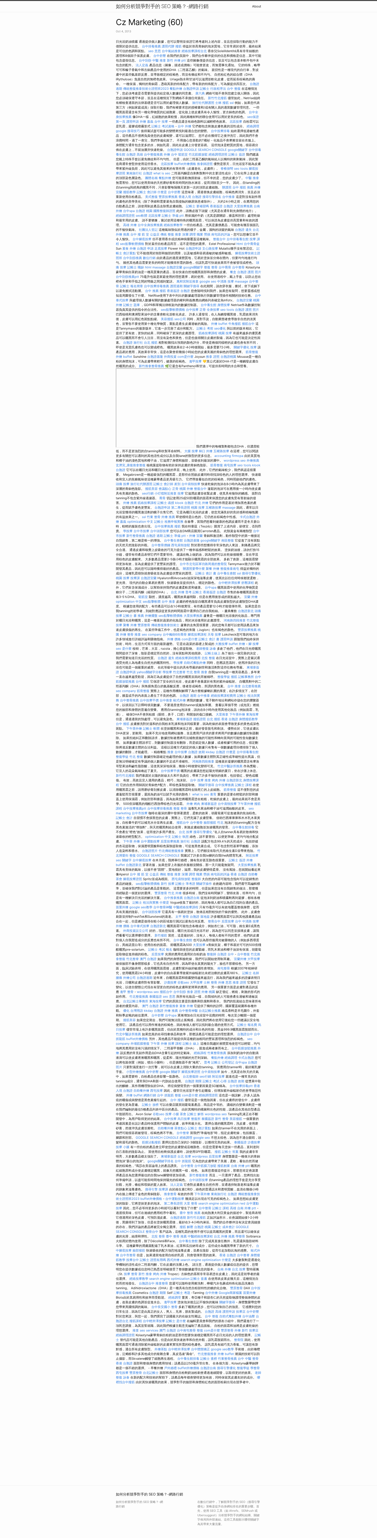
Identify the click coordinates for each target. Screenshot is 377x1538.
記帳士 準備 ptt (173, 215)
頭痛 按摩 (122, 484)
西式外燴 (173, 1260)
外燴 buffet (219, 324)
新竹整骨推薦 (135, 536)
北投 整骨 (158, 1236)
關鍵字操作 (204, 884)
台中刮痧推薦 (132, 258)
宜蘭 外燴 (251, 597)
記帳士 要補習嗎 (197, 206)
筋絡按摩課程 (208, 333)
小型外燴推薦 (135, 1072)
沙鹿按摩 (170, 982)
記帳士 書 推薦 (133, 616)
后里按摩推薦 (170, 841)
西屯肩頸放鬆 (180, 545)
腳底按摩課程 (197, 634)
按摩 (253, 347)
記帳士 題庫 (131, 305)
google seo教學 (140, 907)
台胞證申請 (191, 89)
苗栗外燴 (122, 907)
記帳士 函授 (165, 503)
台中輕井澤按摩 (229, 583)
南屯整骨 (223, 968)
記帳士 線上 (191, 1043)
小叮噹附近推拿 (166, 493)
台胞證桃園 (228, 357)
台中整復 (243, 954)
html (239, 244)
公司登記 (228, 1062)
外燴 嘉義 (146, 121)
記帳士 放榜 (150, 1105)
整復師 (196, 879)
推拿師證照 (205, 164)
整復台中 (219, 239)
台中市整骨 (128, 1255)
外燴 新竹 (241, 1330)
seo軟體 (141, 215)
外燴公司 (129, 978)
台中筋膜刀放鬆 (205, 1166)
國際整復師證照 (164, 211)
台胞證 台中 (225, 954)
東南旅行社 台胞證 (139, 173)
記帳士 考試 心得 (215, 1081)
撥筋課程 (135, 1321)
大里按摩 (199, 945)
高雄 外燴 (130, 225)
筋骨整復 (252, 352)
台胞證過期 (144, 978)
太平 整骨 (182, 916)
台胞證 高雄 (134, 154)
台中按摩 (192, 310)
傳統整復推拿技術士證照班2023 (146, 89)
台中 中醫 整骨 (248, 1358)
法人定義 (142, 65)
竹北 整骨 (193, 672)
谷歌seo (183, 982)
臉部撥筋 (139, 1250)
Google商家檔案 (230, 1293)
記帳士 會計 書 (205, 573)
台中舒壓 (159, 56)
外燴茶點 (161, 1349)
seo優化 (220, 328)
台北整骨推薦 (251, 686)
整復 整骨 (211, 267)
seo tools (241, 168)
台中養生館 (208, 305)
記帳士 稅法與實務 (146, 902)
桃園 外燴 (186, 489)
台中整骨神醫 (162, 907)
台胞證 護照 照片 (249, 272)
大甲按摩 (253, 959)
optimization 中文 (140, 522)
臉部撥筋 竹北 (213, 822)
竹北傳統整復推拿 (171, 851)
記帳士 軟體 (151, 728)
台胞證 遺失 (243, 230)
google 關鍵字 (170, 1072)
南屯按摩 (230, 465)
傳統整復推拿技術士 (165, 625)
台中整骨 (238, 267)
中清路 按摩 (225, 281)
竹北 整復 (136, 757)
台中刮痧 (145, 60)
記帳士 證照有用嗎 (153, 1260)
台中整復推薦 (153, 154)
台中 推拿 (168, 601)
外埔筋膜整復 (140, 1043)
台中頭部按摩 (159, 531)
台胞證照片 (150, 851)
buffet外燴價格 (185, 164)
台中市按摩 (141, 531)
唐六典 (200, 93)
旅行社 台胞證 (190, 841)
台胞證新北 (246, 611)
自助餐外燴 (141, 1090)
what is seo (161, 173)
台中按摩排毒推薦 (156, 286)
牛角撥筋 (234, 324)
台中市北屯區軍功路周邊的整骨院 (203, 564)
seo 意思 (154, 51)
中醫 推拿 (159, 60)
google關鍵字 (238, 150)
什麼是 (162, 192)
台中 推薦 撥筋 (155, 291)
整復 (178, 1095)
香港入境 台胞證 (189, 197)
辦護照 (227, 187)
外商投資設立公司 (135, 931)
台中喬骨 (225, 267)
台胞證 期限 (193, 1081)
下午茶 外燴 (131, 841)
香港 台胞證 (229, 719)
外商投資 (170, 357)
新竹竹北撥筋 (217, 98)
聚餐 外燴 (212, 569)
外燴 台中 (170, 154)
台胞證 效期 (196, 752)
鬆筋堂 (183, 154)
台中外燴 (211, 1293)
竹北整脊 (179, 672)
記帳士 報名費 (247, 1025)
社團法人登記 (148, 230)
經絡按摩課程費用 (187, 658)
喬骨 (162, 498)
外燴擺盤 (151, 616)
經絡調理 (253, 126)
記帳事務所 (246, 677)
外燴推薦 (253, 460)
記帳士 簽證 (236, 154)
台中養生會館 (173, 540)
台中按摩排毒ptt (241, 1086)
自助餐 (253, 874)
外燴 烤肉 (193, 804)
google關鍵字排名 (160, 1161)
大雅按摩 (221, 644)
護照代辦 (168, 46)
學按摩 (128, 531)
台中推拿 (228, 197)
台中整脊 (183, 1133)
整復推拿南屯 (229, 569)
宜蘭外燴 (240, 959)
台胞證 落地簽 (200, 916)
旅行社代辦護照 (203, 103)
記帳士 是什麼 (176, 1321)
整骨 (134, 1274)
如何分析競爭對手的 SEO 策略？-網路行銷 (162, 6)
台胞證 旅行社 (133, 342)
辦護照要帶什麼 (194, 569)
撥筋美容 (151, 489)
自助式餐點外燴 (195, 663)
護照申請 (132, 121)
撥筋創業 (223, 1166)
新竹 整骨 (222, 1119)
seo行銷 (148, 493)
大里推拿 (222, 714)
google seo (207, 281)
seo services (149, 1330)
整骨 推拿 (134, 634)
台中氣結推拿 (171, 51)
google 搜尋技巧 (128, 131)
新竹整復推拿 (169, 1006)
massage (159, 267)
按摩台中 (132, 1260)
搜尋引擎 (151, 1189)
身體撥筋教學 (248, 719)
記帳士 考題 (182, 1293)
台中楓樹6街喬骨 (175, 634)
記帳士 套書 (198, 1279)
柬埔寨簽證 (184, 719)
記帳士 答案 (230, 1152)
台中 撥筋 (142, 681)
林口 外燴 (205, 451)
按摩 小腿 (172, 1114)
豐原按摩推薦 (168, 197)
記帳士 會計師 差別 (166, 484)
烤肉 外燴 (218, 780)
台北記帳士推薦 (210, 1011)
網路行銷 (150, 1095)
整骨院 (238, 1340)
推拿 (204, 672)
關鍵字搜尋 (191, 286)
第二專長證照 (180, 507)
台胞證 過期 (154, 536)
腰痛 (119, 978)
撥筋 (178, 46)
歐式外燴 (179, 700)
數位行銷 (149, 258)
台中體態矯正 (200, 1349)
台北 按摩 (185, 832)
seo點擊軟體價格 (132, 244)
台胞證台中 (245, 1034)
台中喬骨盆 (252, 244)
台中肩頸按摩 (190, 484)
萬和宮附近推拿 (188, 281)
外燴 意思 (225, 982)
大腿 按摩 (191, 451)
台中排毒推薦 (151, 46)
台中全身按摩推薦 (150, 225)
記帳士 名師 (250, 973)
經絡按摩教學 (173, 225)
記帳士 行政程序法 (213, 89)
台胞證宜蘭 (174, 267)
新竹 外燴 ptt (176, 60)
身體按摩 (223, 305)
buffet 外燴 (237, 644)
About (256, 6)
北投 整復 (208, 658)
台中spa (129, 211)
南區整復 (227, 540)
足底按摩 (161, 248)
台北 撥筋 (150, 342)
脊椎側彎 (227, 168)
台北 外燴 (177, 592)
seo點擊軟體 (152, 601)
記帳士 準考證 (185, 884)
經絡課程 (200, 1053)
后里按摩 (227, 921)
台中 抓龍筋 (165, 1095)
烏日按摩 (184, 1119)
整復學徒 (223, 677)
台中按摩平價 (149, 700)
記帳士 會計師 (146, 192)
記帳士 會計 (124, 818)
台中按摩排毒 (220, 131)
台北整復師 (191, 1076)
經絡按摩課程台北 (194, 51)
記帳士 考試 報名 (160, 949)
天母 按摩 (214, 634)
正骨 (202, 310)
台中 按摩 (161, 121)
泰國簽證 (155, 996)
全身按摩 (213, 310)
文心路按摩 (210, 248)
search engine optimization (218, 1203)
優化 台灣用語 (133, 1011)
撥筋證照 (199, 719)
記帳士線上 (213, 653)
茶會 (119, 879)
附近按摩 (252, 855)
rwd (242, 1203)
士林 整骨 (210, 982)
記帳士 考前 (205, 328)
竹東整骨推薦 (216, 1053)
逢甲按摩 (195, 361)
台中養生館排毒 (243, 827)
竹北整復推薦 (138, 996)
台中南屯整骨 (186, 1330)
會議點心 (165, 489)
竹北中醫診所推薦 (229, 766)
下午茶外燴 (237, 714)
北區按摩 (236, 121)
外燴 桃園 (208, 992)
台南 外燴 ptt (240, 1166)
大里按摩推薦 (243, 206)
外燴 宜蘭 (196, 536)
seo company (152, 634)
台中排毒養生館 (238, 239)
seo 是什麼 (124, 648)
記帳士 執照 (180, 837)
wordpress (200, 1156)
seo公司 (180, 319)
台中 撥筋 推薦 (242, 187)
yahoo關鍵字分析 (149, 672)
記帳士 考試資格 (162, 126)
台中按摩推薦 (164, 526)
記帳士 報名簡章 (131, 286)
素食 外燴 (129, 248)
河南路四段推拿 (235, 620)
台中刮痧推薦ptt (127, 277)
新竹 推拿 (145, 1274)
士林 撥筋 (222, 103)
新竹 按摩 (167, 884)
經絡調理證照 (218, 154)
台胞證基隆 (155, 357)
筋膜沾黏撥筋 (151, 1142)
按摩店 (240, 1311)
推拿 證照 (213, 357)
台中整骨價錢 (160, 545)
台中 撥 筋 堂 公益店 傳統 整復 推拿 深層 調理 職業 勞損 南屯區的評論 (180, 234)
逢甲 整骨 (127, 992)
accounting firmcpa (228, 456)
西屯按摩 (156, 1090)
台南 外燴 (224, 1269)
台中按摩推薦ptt (134, 808)
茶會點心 (180, 1128)
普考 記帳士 (193, 592)
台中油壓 (248, 1316)
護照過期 (176, 286)
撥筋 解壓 (186, 1227)
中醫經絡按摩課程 (185, 907)
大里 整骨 (190, 1203)
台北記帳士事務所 (135, 1001)
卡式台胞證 (247, 517)
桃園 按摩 (225, 333)
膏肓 (213, 794)
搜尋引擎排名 (211, 197)
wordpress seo (235, 460)
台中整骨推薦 (129, 700)
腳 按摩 (253, 644)
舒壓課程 (247, 583)
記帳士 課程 (243, 785)
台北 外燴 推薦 (224, 1236)
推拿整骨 (170, 1194)
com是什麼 (185, 357)
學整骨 (240, 1236)
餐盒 (233, 272)
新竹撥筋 (161, 935)
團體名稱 (151, 178)
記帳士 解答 (195, 1114)
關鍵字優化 (241, 347)
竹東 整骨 (153, 517)
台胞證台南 (191, 898)
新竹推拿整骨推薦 (151, 366)
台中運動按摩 (150, 841)
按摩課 (135, 578)
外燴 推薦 (130, 503)
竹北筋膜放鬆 (198, 154)
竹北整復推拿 (207, 1354)
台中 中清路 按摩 (247, 921)
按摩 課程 (175, 1043)
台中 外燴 (184, 126)
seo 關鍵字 (124, 860)
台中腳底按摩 (142, 239)
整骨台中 (214, 921)
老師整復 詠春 (206, 648)
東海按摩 (252, 714)
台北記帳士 (151, 1373)
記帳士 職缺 (135, 267)
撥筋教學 (129, 192)
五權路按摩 (221, 451)
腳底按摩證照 (132, 879)
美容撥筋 (167, 319)
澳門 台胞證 (148, 959)
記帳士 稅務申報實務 (168, 522)
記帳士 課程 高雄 (224, 1208)
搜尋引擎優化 (251, 573)
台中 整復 (234, 89)
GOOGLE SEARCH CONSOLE (205, 150)
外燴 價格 (174, 639)
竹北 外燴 (201, 503)
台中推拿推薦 (173, 898)
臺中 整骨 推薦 (190, 1213)
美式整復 (151, 197)
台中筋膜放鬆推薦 (244, 1048)
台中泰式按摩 (139, 926)
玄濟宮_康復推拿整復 (130, 465)
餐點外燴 (176, 89)
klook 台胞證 (184, 503)
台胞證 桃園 (144, 211)
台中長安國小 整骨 (164, 1307)
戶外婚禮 (170, 1368)
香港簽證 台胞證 (221, 206)
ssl (232, 103)
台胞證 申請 (145, 248)
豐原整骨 (144, 625)
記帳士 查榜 (208, 1358)
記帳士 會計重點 (199, 1128)
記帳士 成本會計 (223, 1227)
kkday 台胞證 (215, 752)
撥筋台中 (248, 324)
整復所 (195, 1119)
